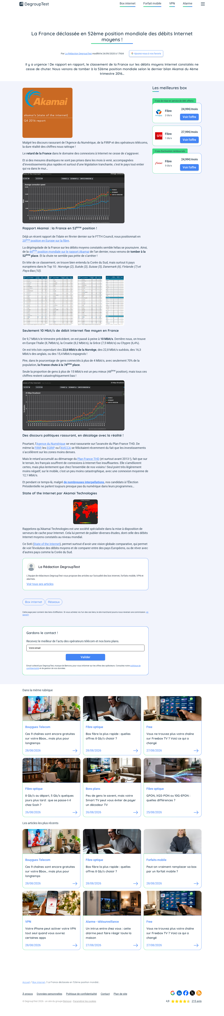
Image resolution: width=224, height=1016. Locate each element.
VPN (172, 3)
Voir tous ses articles (40, 584)
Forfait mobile (152, 3)
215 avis (197, 1001)
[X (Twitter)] (192, 993)
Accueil (26, 982)
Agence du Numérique (50, 443)
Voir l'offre (189, 117)
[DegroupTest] (34, 4)
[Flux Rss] (199, 993)
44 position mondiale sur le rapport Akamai (59, 251)
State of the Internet (47, 544)
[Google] (172, 993)
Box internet (127, 3)
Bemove (67, 1001)
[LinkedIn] (179, 993)
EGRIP (51, 448)
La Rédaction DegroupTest (78, 53)
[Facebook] (185, 993)
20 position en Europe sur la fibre (45, 240)
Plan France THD (88, 459)
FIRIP (38, 448)
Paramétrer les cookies (84, 1001)
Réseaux (54, 602)
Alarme (187, 3)
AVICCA (66, 448)
